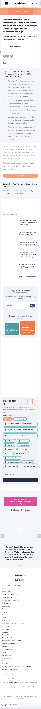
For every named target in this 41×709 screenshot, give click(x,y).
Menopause (5, 646)
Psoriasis (4, 652)
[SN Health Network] (20, 580)
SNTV (6, 682)
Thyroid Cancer (6, 664)
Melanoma (5, 632)
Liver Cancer (5, 626)
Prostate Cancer (6, 658)
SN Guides (25, 682)
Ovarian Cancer (6, 655)
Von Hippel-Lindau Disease (9, 669)
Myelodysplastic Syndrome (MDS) (12, 640)
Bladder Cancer (6, 589)
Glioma (4, 617)
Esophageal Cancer (7, 612)
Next (39, 536)
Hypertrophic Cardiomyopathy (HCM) (13, 623)
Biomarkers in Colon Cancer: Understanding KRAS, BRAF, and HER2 (20, 192)
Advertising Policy (21, 687)
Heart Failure (6, 620)
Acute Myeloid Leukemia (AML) (11, 586)
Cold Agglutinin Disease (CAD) (11, 600)
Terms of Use (33, 682)
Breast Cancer (6, 591)
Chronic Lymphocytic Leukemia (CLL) (13, 594)
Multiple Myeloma (7, 635)
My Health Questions (15, 682)
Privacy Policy (11, 687)
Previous (2, 536)
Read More (20, 175)
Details (5, 63)
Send (32, 305)
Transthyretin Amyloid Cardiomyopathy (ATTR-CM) (17, 666)
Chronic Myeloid (7, 597)
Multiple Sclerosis (7, 638)
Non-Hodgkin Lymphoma (9, 649)
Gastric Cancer (6, 615)
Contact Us (31, 687)
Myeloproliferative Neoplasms (10, 643)
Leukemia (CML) (7, 603)
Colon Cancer (6, 606)
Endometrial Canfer (7, 609)
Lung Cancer (5, 629)
